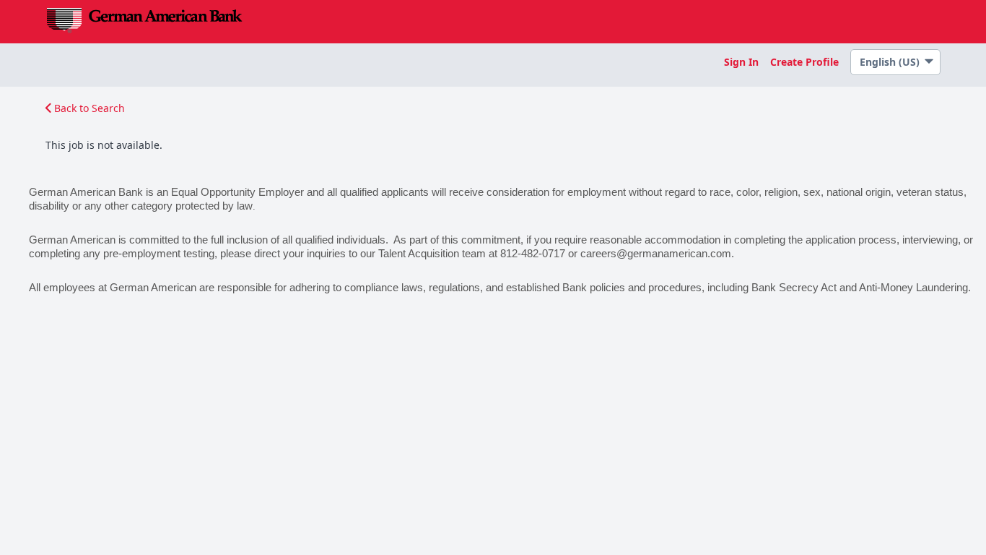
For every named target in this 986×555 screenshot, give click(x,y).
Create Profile (804, 62)
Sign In (741, 62)
